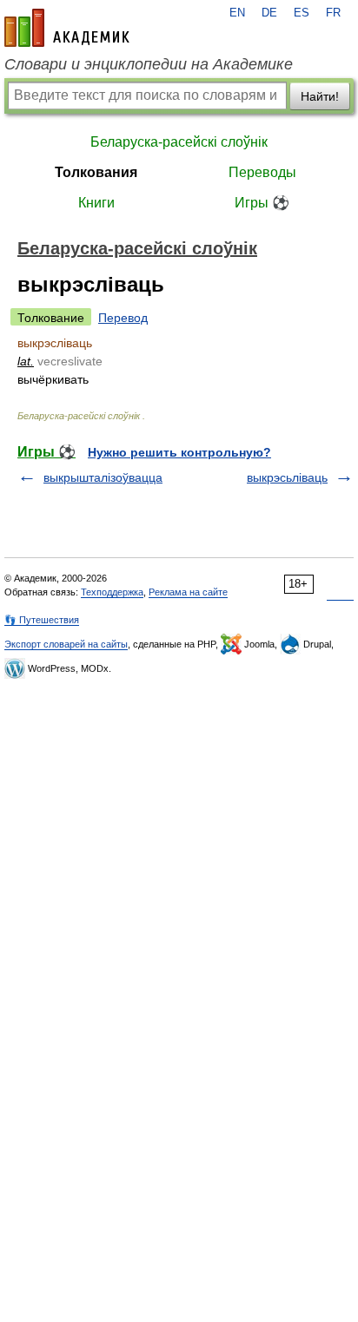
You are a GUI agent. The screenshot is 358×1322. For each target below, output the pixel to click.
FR (333, 13)
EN (237, 13)
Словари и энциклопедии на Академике (148, 64)
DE (269, 13)
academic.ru (66, 28)
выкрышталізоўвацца (102, 477)
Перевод (123, 318)
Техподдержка (112, 592)
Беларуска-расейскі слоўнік (179, 142)
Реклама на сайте (188, 592)
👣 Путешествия (41, 620)
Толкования (96, 172)
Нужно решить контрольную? (179, 452)
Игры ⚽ (262, 202)
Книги (96, 202)
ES (301, 13)
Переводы (262, 172)
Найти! (320, 96)
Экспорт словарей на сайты (66, 644)
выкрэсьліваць (287, 477)
